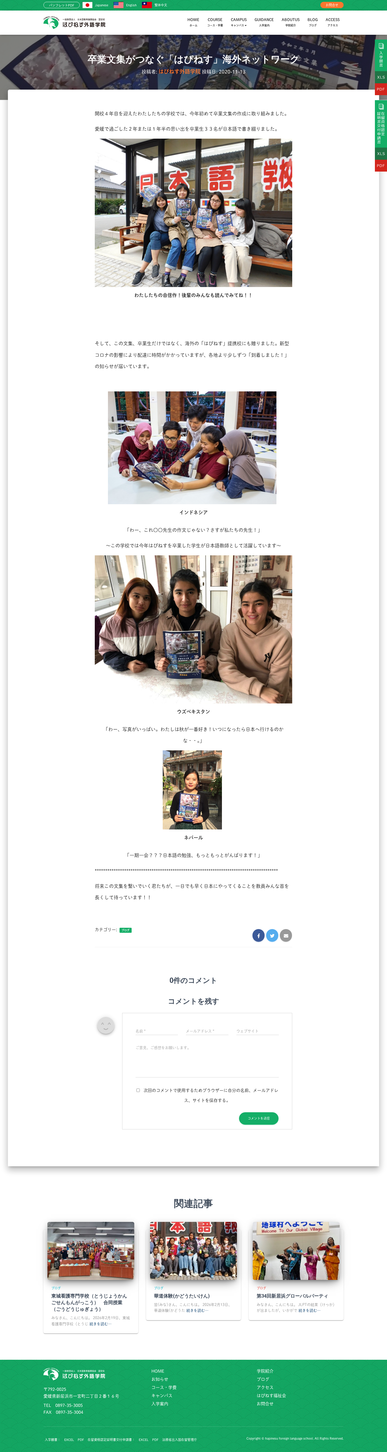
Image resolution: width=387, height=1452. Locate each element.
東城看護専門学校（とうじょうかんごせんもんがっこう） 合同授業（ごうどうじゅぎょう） (89, 1302)
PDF (81, 1439)
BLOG (312, 22)
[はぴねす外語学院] (74, 22)
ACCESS (333, 22)
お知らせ (159, 1379)
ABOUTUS (291, 22)
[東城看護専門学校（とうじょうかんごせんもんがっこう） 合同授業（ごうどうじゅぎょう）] (90, 1250)
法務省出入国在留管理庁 (179, 1439)
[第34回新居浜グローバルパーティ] (296, 1250)
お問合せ (332, 5)
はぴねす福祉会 (271, 1395)
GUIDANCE (264, 22)
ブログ (126, 930)
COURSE (215, 22)
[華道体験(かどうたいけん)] (193, 1250)
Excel (69, 1439)
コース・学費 (164, 1387)
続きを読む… (101, 1324)
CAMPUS (239, 22)
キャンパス (161, 1395)
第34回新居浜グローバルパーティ (292, 1296)
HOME (193, 22)
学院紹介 (265, 1371)
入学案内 (159, 1404)
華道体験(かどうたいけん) (182, 1296)
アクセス (265, 1387)
